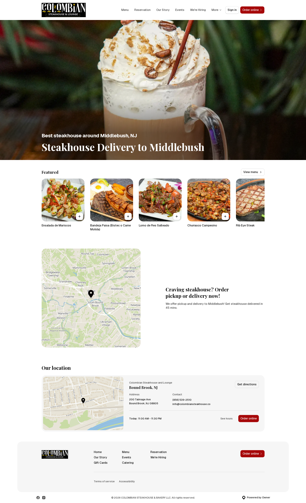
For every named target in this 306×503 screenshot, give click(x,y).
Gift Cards (101, 463)
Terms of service (104, 481)
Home (98, 452)
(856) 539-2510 (181, 400)
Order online (248, 418)
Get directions (247, 384)
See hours (226, 418)
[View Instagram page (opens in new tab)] (44, 498)
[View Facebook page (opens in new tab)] (38, 498)
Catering (128, 463)
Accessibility (127, 481)
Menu (125, 10)
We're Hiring (198, 10)
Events (179, 10)
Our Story (163, 10)
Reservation (142, 10)
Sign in (232, 10)
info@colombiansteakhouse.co (191, 404)
